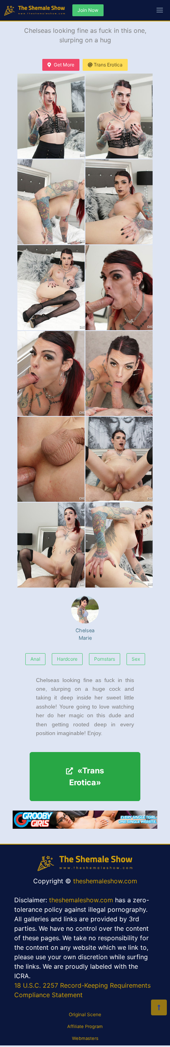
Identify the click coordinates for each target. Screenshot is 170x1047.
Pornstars (104, 659)
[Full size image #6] (51, 373)
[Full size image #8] (51, 459)
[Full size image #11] (119, 545)
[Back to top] (159, 1007)
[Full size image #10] (51, 545)
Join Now (87, 10)
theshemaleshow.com (105, 881)
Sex (136, 659)
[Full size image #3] (119, 201)
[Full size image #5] (119, 287)
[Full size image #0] (51, 116)
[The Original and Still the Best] (85, 826)
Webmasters (85, 1038)
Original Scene (85, 1014)
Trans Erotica (108, 65)
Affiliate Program (85, 1026)
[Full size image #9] (119, 459)
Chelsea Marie (85, 634)
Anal (35, 659)
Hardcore (67, 659)
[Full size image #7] (119, 373)
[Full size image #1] (119, 116)
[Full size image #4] (51, 287)
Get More (64, 65)
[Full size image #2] (51, 201)
